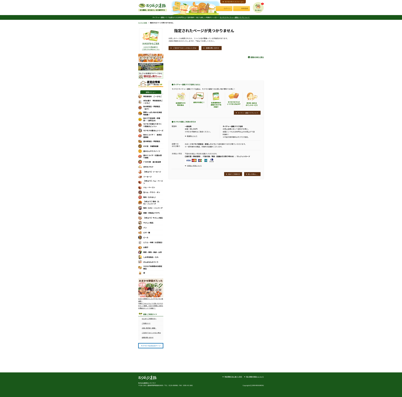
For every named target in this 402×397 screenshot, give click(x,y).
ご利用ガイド (146, 323)
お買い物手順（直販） (149, 328)
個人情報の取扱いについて (255, 377)
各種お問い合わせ (147, 337)
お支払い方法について (194, 166)
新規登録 (244, 8)
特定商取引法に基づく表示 (233, 377)
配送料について (192, 136)
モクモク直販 (142, 23)
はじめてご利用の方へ (149, 319)
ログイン (227, 8)
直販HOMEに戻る (257, 57)
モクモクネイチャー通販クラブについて (235, 17)
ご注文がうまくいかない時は (151, 333)
